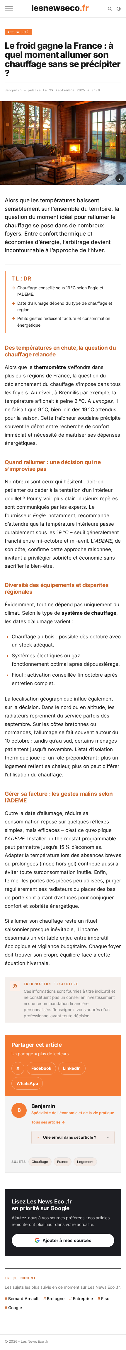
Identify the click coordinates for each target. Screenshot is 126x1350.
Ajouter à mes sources (66, 1240)
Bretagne (55, 1298)
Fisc (105, 1298)
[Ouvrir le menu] (9, 9)
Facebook (41, 1068)
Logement (85, 1162)
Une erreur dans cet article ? (69, 1137)
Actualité (18, 32)
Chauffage (40, 1162)
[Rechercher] (110, 8)
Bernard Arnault (23, 1298)
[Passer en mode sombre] (118, 8)
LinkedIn (72, 1068)
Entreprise (83, 1298)
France (62, 1162)
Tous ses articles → (48, 1122)
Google (15, 1307)
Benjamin (13, 90)
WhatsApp (27, 1083)
